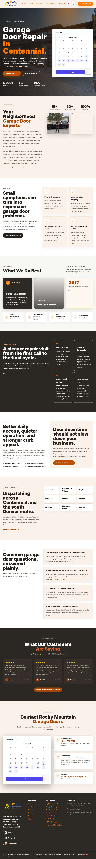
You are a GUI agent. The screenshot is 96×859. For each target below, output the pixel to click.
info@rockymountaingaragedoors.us (74, 776)
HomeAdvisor (13, 843)
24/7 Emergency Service (54, 804)
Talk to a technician (12, 235)
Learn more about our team (12, 168)
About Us (31, 807)
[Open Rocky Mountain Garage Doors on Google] (73, 4)
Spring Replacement (52, 813)
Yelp (9, 832)
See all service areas (10, 529)
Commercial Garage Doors (54, 825)
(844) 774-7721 (85, 4)
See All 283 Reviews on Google (47, 689)
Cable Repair (50, 819)
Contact (62, 4)
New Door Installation (53, 810)
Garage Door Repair (52, 807)
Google (10, 838)
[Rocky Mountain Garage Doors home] (13, 806)
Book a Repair (11, 73)
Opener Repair (50, 816)
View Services (30, 73)
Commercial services (63, 463)
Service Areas (51, 4)
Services (39, 4)
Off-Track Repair (51, 822)
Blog (29, 819)
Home (24, 4)
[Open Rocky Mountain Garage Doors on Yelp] (69, 4)
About (31, 4)
